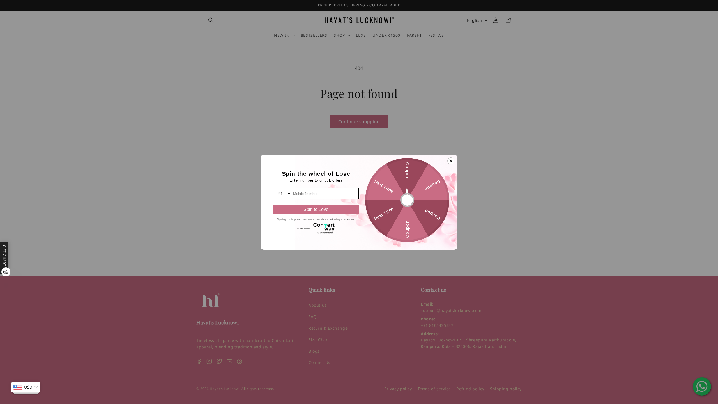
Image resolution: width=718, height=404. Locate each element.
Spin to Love (315, 209)
